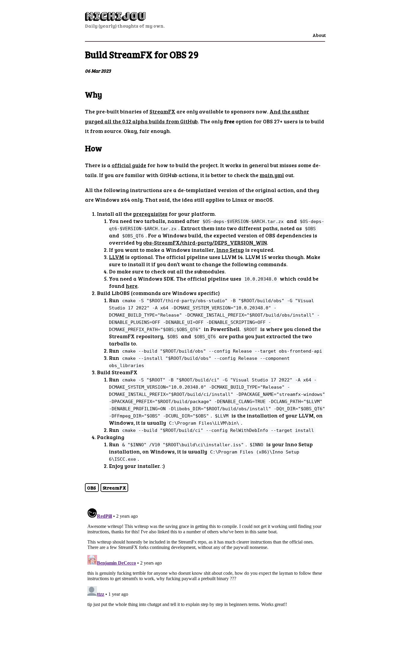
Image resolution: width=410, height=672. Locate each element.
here (131, 285)
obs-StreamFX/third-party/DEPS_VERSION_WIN (205, 242)
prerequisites (150, 213)
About (319, 35)
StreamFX (162, 111)
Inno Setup (230, 249)
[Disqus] (205, 581)
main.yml (272, 175)
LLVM (116, 257)
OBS (92, 487)
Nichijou (115, 16)
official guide (129, 165)
